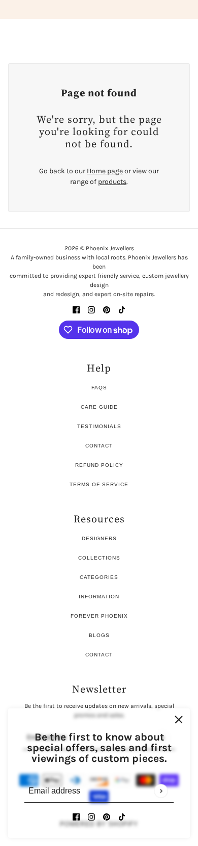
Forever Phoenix (99, 616)
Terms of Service (99, 484)
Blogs (99, 635)
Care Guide (99, 407)
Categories (99, 577)
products (112, 181)
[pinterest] (106, 816)
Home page (105, 171)
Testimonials (99, 426)
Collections (99, 558)
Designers (99, 538)
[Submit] (161, 791)
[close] (179, 720)
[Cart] (184, 32)
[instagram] (91, 816)
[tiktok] (121, 816)
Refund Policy (99, 465)
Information (99, 596)
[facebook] (76, 816)
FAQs (99, 387)
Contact (99, 445)
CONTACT (99, 654)
